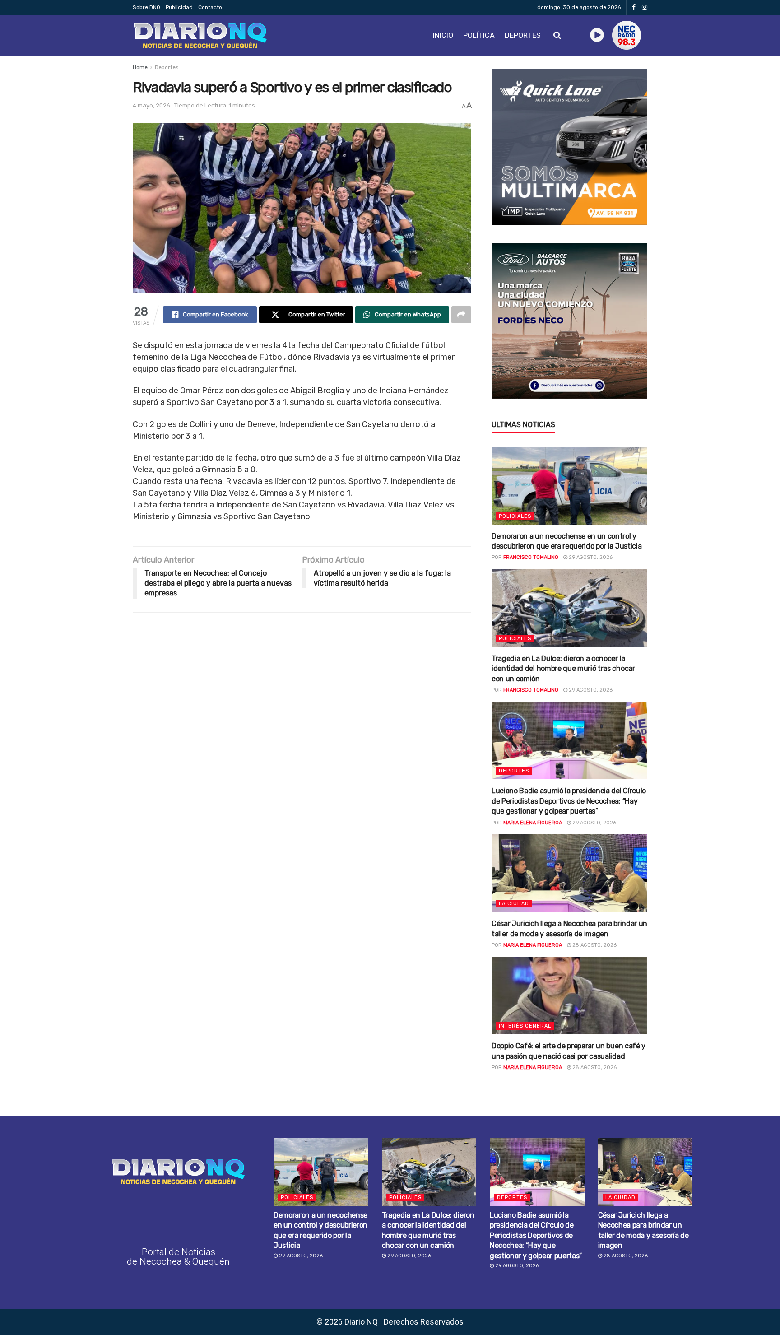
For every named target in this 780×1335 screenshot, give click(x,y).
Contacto (210, 7)
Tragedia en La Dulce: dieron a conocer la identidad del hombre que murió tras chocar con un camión (563, 668)
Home (140, 67)
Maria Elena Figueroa (532, 823)
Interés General (525, 1026)
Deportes (523, 35)
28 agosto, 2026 (594, 945)
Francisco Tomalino (530, 557)
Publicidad (179, 7)
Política (479, 35)
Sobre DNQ (146, 7)
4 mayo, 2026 (151, 105)
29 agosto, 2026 (590, 557)
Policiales (515, 516)
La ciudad (514, 904)
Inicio (443, 35)
